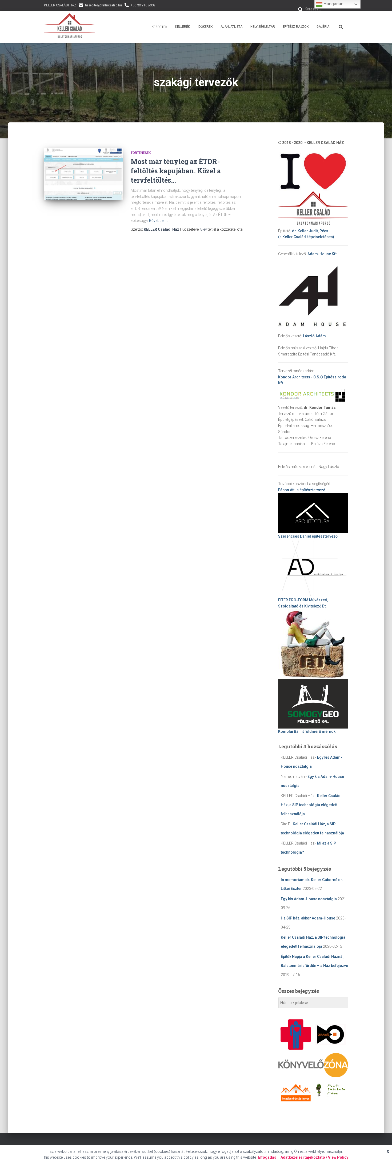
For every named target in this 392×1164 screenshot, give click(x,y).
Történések (141, 153)
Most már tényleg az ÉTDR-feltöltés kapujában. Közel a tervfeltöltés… (176, 171)
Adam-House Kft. (322, 254)
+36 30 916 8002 (143, 5)
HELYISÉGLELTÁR (262, 27)
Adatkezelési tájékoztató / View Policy (314, 1157)
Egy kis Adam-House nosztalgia (309, 899)
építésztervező (301, 490)
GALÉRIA (323, 27)
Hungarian (332, 4)
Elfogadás (267, 1157)
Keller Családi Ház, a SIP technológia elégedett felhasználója (311, 805)
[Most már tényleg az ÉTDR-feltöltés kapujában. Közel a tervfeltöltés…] (83, 174)
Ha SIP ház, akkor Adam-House (308, 918)
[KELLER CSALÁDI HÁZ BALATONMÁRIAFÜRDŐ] (69, 26)
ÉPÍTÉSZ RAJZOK (296, 27)
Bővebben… (158, 220)
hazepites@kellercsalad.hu (103, 5)
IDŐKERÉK (205, 27)
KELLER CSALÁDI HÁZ (60, 5)
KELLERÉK (182, 27)
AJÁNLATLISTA (231, 27)
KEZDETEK (159, 27)
